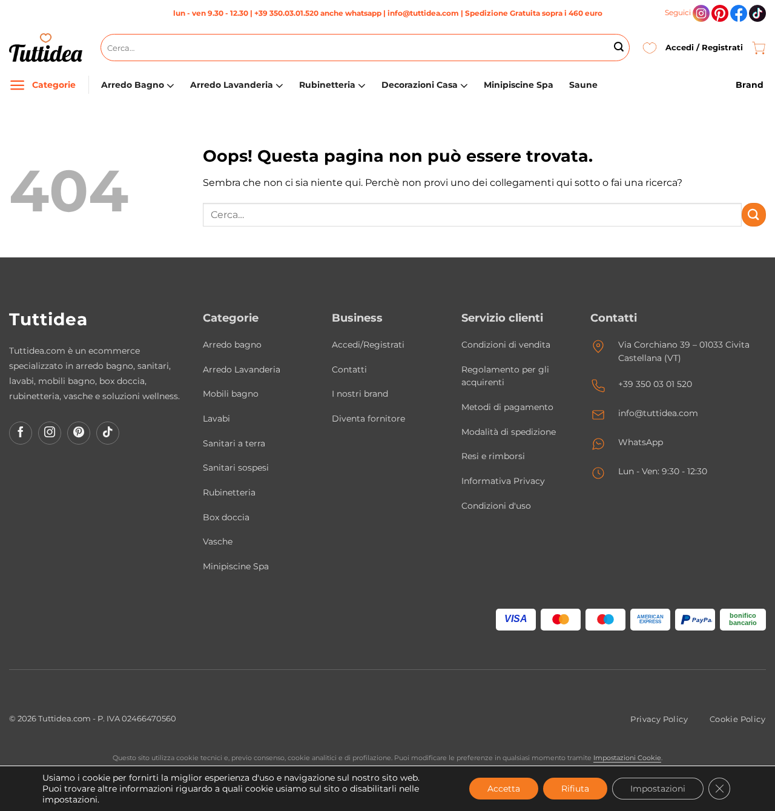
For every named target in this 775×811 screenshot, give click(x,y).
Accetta (503, 788)
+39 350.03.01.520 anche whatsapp (317, 13)
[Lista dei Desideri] (649, 47)
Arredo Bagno (132, 84)
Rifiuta (575, 788)
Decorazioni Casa (419, 84)
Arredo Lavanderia (231, 84)
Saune (583, 84)
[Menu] (17, 85)
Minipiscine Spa (518, 84)
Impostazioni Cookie (627, 757)
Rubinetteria (327, 84)
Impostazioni (657, 788)
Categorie (54, 84)
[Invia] (618, 48)
